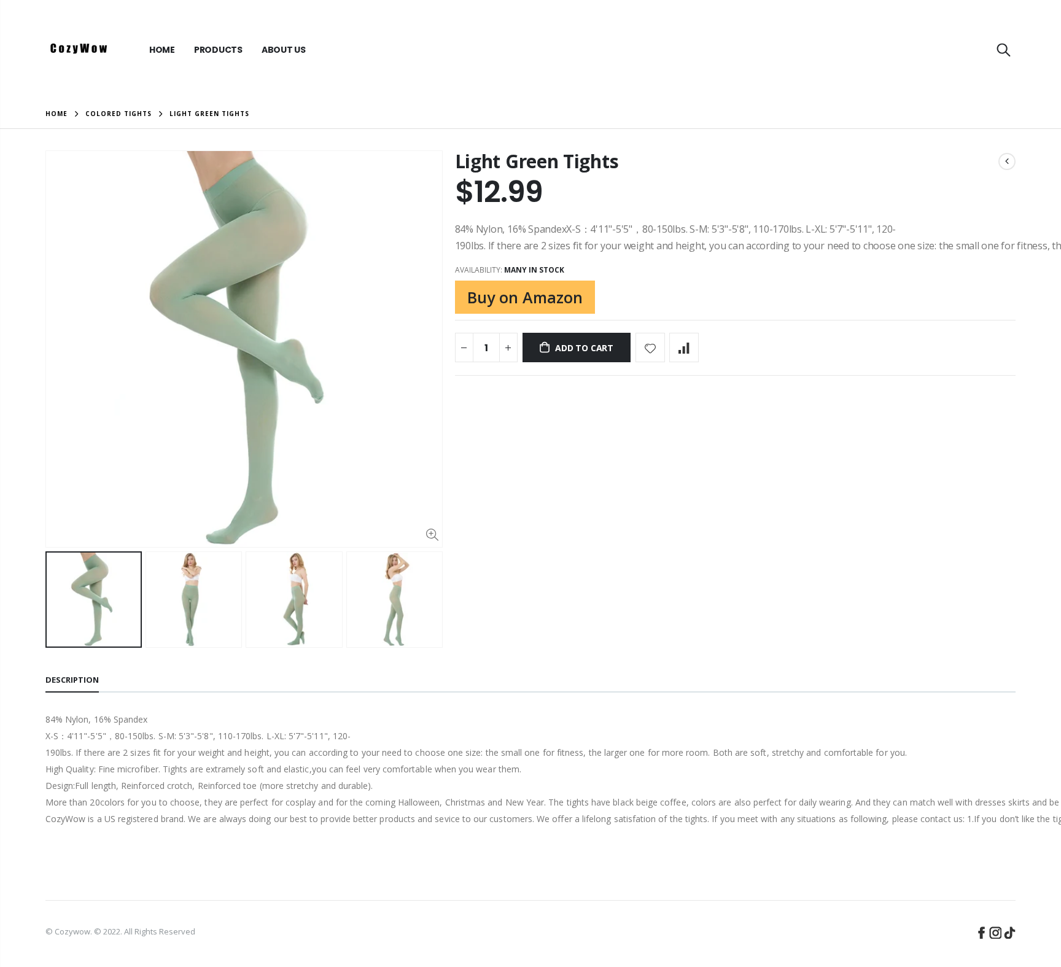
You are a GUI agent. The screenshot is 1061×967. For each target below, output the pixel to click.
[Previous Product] (1007, 161)
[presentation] (58, 599)
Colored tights (118, 114)
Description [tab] (72, 679)
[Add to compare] (684, 347)
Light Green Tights (537, 161)
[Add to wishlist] (650, 347)
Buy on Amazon (525, 297)
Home (56, 113)
